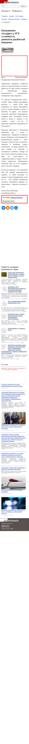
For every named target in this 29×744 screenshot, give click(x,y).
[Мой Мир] (16, 208)
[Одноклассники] (8, 208)
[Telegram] (12, 208)
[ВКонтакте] (3, 208)
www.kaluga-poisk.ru (8, 53)
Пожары (24, 19)
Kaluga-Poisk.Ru (16, 197)
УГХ (9, 156)
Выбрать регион (5, 526)
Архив (11, 16)
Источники (19, 16)
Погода (4, 19)
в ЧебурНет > (6, 22)
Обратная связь (5, 525)
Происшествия (13, 19)
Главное (4, 16)
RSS (12, 528)
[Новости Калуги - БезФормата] (9, 2)
